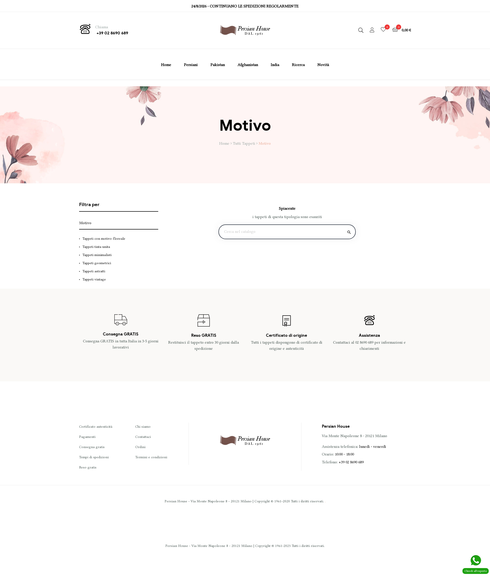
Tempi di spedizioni (94, 457)
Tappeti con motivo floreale (103, 238)
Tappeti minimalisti (97, 255)
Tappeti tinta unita (96, 247)
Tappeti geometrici (96, 263)
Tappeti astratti (93, 271)
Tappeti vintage (94, 279)
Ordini (140, 447)
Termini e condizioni (151, 457)
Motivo (85, 223)
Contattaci (143, 437)
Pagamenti (87, 437)
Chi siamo (143, 426)
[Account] (372, 30)
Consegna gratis (92, 447)
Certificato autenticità (95, 426)
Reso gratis (87, 467)
